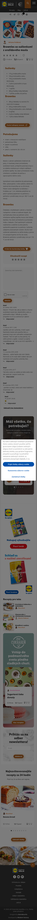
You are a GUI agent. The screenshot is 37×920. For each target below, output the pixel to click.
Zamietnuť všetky (18, 477)
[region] (18, 460)
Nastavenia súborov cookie (18, 470)
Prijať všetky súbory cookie (18, 464)
